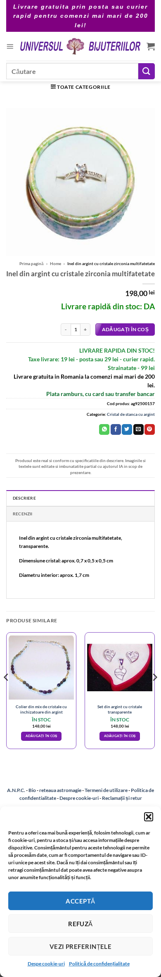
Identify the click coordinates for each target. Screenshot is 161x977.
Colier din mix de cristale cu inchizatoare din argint (41, 709)
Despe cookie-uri (46, 963)
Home (55, 263)
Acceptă (80, 901)
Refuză (80, 923)
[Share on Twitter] (127, 429)
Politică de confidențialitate (99, 963)
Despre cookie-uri (79, 798)
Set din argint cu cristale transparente (119, 709)
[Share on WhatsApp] (104, 429)
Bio (32, 790)
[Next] (154, 693)
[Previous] (7, 693)
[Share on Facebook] (116, 429)
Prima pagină (31, 263)
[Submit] (146, 71)
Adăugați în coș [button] (41, 736)
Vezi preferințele (81, 946)
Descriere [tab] (24, 498)
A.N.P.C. (16, 790)
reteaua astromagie (60, 790)
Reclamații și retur (122, 798)
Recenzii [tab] (23, 513)
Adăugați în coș (125, 329)
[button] (148, 817)
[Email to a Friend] (138, 429)
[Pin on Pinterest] (149, 429)
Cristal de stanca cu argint (131, 414)
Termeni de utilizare (106, 790)
